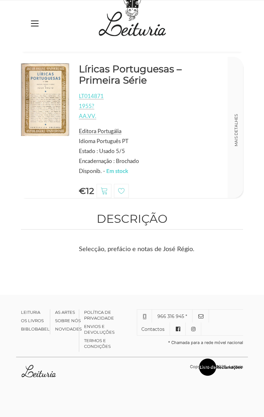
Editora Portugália (100, 131)
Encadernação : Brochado (109, 161)
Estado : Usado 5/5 (102, 151)
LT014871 (91, 96)
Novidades (68, 328)
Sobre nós (68, 320)
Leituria (30, 312)
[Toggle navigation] (34, 23)
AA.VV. (87, 116)
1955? (86, 106)
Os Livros (32, 320)
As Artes (65, 312)
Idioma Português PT (103, 141)
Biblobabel (35, 328)
